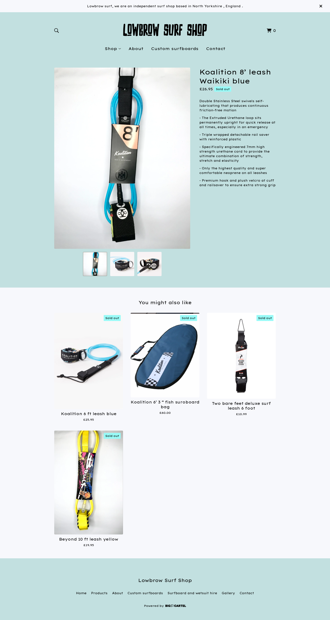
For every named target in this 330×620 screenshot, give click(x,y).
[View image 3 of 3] (149, 264)
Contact (215, 48)
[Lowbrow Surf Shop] (165, 30)
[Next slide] (185, 158)
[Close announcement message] (321, 6)
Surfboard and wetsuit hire (192, 593)
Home (81, 593)
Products (99, 593)
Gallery (228, 593)
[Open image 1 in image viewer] (122, 158)
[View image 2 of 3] (122, 264)
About (136, 48)
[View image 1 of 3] (95, 264)
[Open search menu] (56, 30)
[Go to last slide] (60, 158)
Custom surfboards (174, 48)
